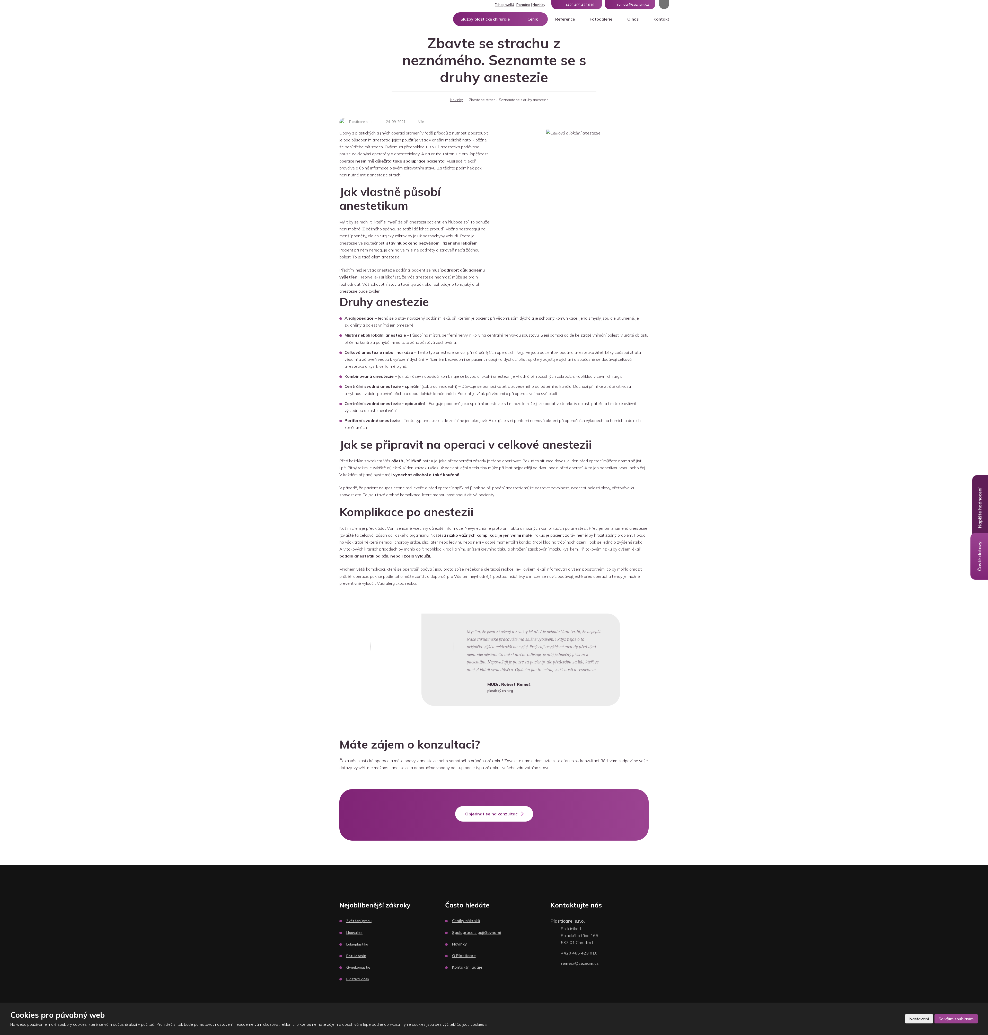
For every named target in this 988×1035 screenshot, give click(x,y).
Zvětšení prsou (359, 921)
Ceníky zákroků (466, 920)
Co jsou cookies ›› (472, 1024)
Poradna (523, 5)
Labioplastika (357, 944)
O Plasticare (464, 955)
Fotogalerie (601, 19)
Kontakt (661, 19)
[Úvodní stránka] (441, 99)
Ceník (532, 19)
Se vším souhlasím (956, 1018)
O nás (633, 19)
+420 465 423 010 (579, 953)
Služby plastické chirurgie (485, 19)
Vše (421, 122)
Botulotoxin (356, 955)
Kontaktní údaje (467, 967)
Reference (565, 19)
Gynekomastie (358, 967)
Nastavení (919, 1018)
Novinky (539, 5)
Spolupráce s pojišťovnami (476, 932)
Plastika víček (357, 979)
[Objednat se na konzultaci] (494, 820)
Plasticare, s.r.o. (568, 921)
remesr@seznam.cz (579, 963)
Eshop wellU (504, 5)
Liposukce (354, 932)
